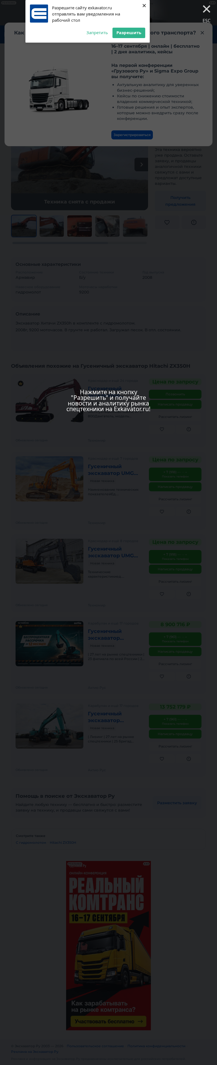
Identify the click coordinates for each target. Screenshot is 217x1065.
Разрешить (128, 32)
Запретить (97, 32)
